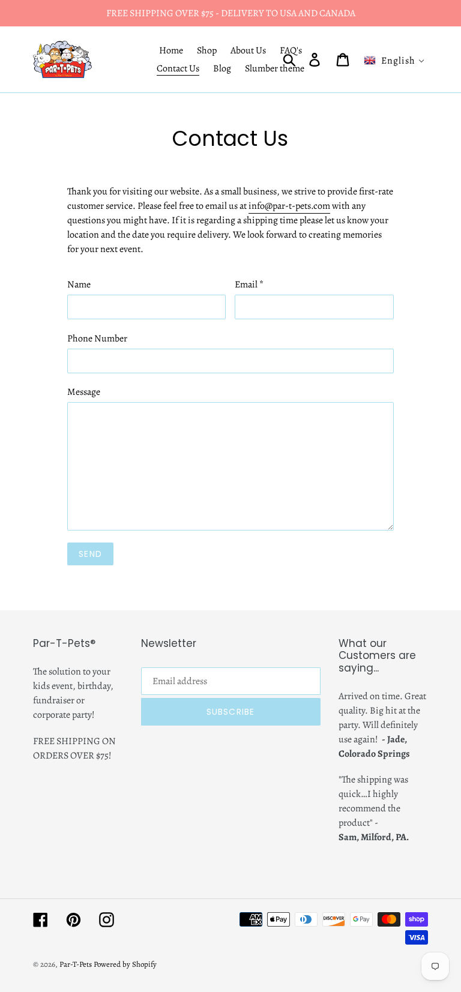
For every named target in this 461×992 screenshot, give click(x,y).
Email (249, 284)
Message (83, 391)
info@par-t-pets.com (289, 205)
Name (79, 284)
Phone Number (97, 338)
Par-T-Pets (75, 964)
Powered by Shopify (125, 964)
